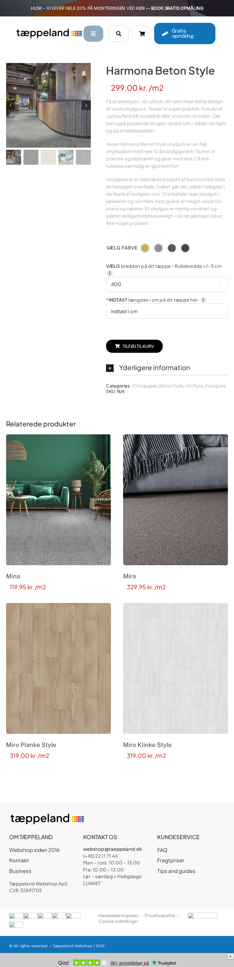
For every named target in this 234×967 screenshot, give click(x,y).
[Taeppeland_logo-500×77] (49, 30)
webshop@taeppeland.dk (112, 849)
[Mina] (58, 499)
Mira (129, 576)
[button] (167, 367)
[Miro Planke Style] (58, 668)
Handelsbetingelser (118, 915)
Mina (13, 576)
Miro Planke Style (31, 744)
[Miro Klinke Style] (175, 668)
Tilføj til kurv (138, 346)
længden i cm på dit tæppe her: (153, 300)
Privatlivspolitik (160, 915)
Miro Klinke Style (147, 744)
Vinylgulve (215, 385)
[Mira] (175, 499)
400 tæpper (144, 385)
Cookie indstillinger (119, 921)
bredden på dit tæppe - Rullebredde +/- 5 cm (164, 266)
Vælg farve (121, 248)
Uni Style (194, 385)
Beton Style (171, 385)
